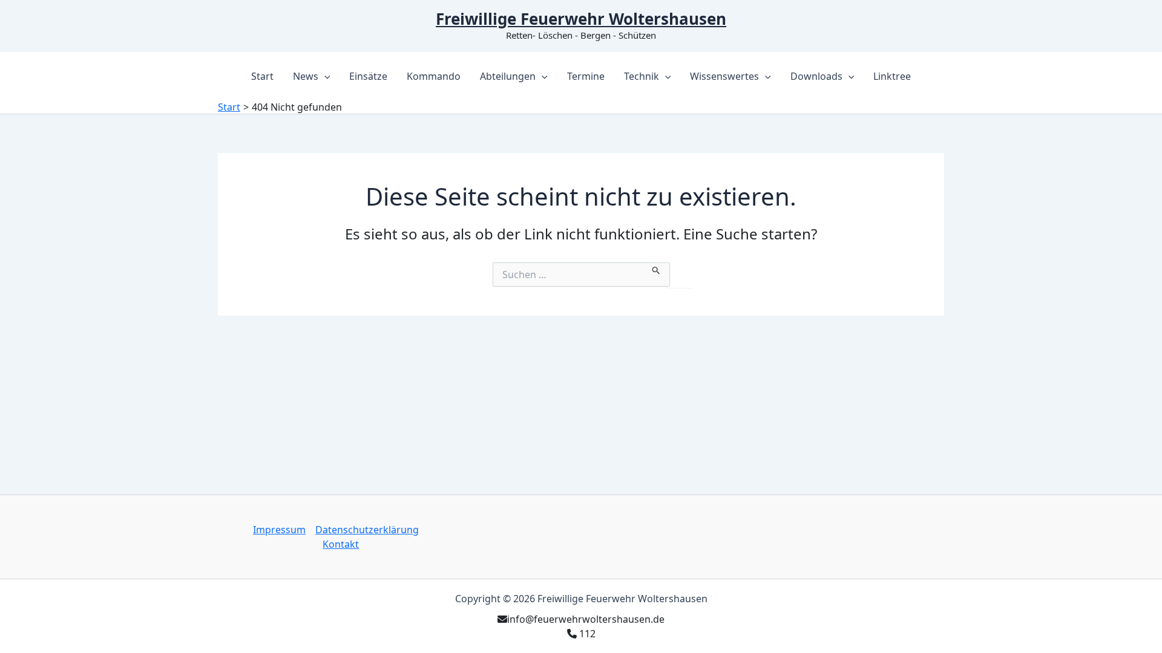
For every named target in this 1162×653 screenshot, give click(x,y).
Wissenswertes (724, 76)
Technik (641, 76)
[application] (324, 76)
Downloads (816, 76)
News (305, 76)
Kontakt (341, 544)
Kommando (434, 76)
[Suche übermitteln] (656, 268)
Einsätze (368, 76)
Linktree (892, 76)
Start (262, 76)
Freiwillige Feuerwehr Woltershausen (581, 19)
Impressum (279, 529)
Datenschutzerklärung (367, 529)
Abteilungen (508, 76)
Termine (586, 76)
